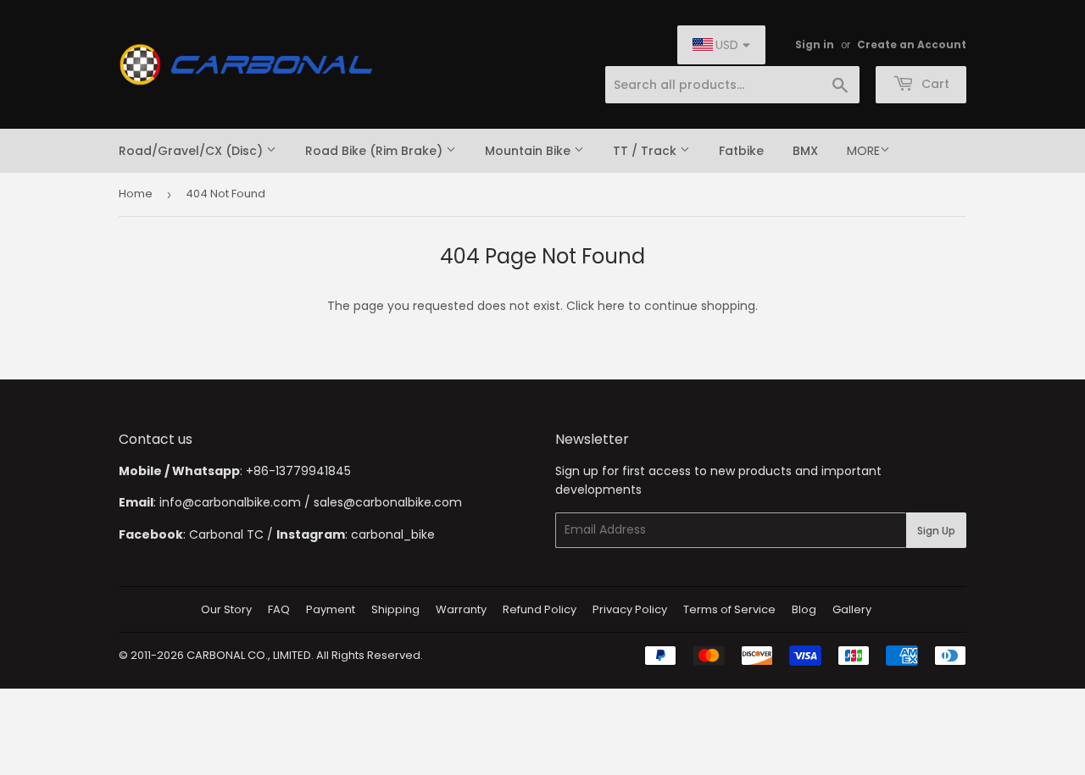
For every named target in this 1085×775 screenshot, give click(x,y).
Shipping (395, 609)
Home (136, 193)
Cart (933, 83)
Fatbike (741, 150)
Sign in (814, 45)
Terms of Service (729, 609)
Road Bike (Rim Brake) (375, 150)
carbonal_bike (393, 534)
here (611, 305)
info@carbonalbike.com (230, 502)
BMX (805, 150)
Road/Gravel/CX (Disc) (192, 150)
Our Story (226, 609)
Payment (330, 609)
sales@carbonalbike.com (388, 502)
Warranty (461, 609)
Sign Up (936, 530)
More (863, 150)
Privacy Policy (630, 609)
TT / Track (646, 150)
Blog (804, 609)
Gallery (851, 609)
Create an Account (911, 45)
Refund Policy (539, 609)
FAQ (279, 609)
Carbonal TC (226, 534)
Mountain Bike (529, 150)
